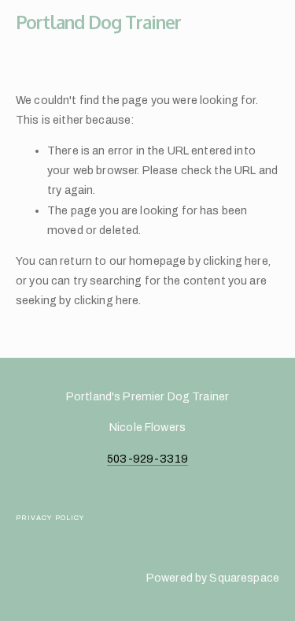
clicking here (235, 261)
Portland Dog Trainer (98, 21)
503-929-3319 (147, 458)
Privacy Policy (50, 518)
